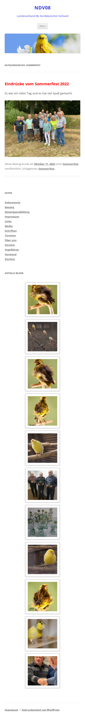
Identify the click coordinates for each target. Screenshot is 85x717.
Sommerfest (70, 164)
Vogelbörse (12, 249)
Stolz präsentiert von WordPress (41, 709)
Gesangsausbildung (17, 212)
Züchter (10, 259)
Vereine (10, 245)
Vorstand (10, 254)
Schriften (11, 231)
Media (9, 226)
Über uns (10, 240)
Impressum (12, 216)
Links (8, 221)
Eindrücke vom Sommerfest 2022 (37, 83)
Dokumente (12, 202)
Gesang (9, 207)
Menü (42, 25)
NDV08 (42, 8)
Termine (10, 235)
